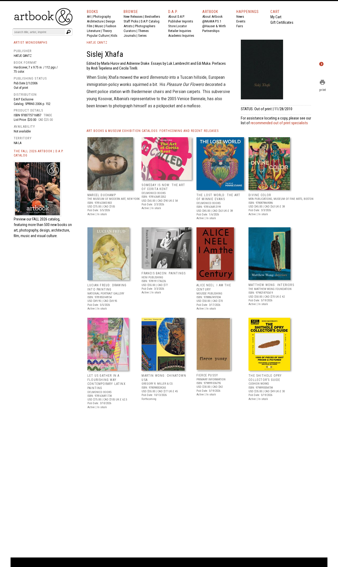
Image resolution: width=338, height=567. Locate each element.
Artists (128, 26)
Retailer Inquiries (179, 31)
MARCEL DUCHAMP (101, 195)
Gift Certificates (281, 22)
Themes (143, 31)
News (240, 17)
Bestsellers (152, 17)
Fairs (239, 26)
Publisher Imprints (180, 21)
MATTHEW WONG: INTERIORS (271, 285)
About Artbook (212, 17)
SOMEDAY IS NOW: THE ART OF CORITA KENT (163, 187)
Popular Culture (98, 36)
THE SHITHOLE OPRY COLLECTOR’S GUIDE (265, 378)
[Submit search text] (68, 32)
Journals (130, 36)
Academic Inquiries (181, 36)
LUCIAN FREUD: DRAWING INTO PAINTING (106, 287)
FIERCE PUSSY (207, 375)
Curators (130, 31)
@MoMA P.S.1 (211, 21)
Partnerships (210, 31)
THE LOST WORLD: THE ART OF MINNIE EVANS (218, 197)
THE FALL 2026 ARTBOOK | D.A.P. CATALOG (39, 153)
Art (89, 17)
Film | (91, 26)
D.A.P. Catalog (150, 21)
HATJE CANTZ (97, 42)
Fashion (111, 26)
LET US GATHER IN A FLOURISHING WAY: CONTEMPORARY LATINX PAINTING (106, 382)
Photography (102, 17)
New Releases (133, 17)
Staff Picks (131, 21)
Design (110, 21)
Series (142, 36)
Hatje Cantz (23, 56)
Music (99, 26)
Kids (114, 36)
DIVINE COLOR (259, 195)
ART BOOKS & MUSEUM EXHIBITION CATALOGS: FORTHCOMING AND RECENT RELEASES (153, 131)
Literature (93, 31)
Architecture (95, 21)
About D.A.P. (176, 17)
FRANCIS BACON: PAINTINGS (164, 273)
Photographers (145, 26)
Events (240, 21)
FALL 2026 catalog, (46, 219)
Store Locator (177, 26)
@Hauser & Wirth (214, 26)
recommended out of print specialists (279, 123)
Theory (107, 31)
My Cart (275, 17)
